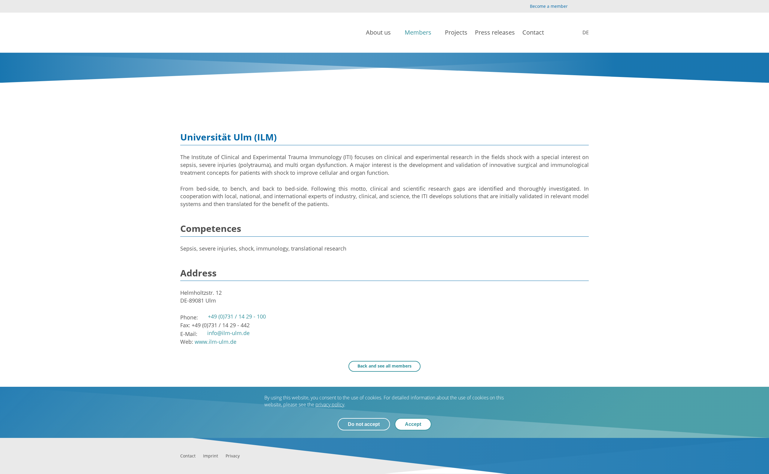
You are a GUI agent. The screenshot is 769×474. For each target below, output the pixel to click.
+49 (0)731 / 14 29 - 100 (237, 316)
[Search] (562, 32)
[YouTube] (575, 6)
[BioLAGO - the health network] (200, 33)
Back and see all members (384, 366)
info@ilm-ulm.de (228, 333)
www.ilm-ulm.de (215, 341)
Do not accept (364, 424)
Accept (413, 424)
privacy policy (329, 404)
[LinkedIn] (585, 6)
